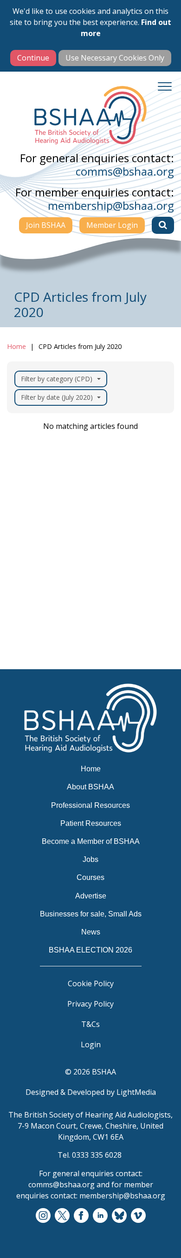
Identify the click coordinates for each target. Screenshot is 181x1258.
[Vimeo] (138, 1216)
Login (91, 1044)
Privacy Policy (90, 1004)
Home (16, 346)
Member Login (112, 225)
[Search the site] (163, 225)
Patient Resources (48, 560)
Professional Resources (56, 542)
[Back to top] (162, 1239)
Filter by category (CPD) (56, 378)
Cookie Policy (91, 983)
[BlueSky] (119, 1216)
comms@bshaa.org (125, 171)
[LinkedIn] (100, 1216)
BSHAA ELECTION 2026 (57, 686)
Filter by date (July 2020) (57, 397)
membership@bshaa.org (111, 205)
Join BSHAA (45, 225)
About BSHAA (39, 524)
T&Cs (90, 1024)
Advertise (32, 632)
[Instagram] (43, 1216)
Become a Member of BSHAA (68, 578)
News (24, 668)
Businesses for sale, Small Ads (70, 650)
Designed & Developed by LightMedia (91, 1092)
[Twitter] (62, 1216)
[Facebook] (81, 1216)
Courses (29, 614)
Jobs (22, 596)
